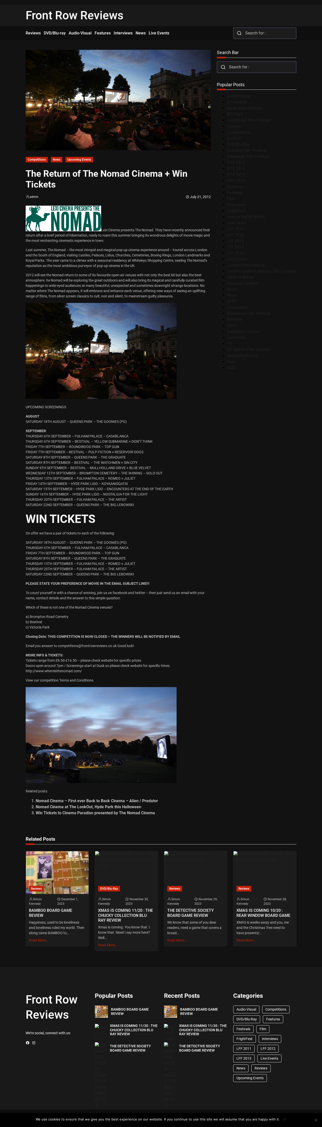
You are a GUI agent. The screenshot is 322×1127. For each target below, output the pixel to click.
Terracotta (236, 337)
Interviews (236, 222)
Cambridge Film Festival (249, 120)
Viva (231, 361)
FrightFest (236, 210)
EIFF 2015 (236, 180)
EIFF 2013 (236, 168)
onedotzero (237, 307)
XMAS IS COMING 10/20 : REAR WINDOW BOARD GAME (263, 913)
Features (235, 186)
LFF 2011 (235, 229)
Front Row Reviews (75, 15)
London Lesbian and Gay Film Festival (261, 271)
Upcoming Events (79, 159)
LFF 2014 (235, 247)
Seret (232, 325)
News (56, 159)
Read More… (38, 940)
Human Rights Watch (246, 216)
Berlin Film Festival (244, 108)
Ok (284, 1119)
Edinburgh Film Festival (248, 156)
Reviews (234, 319)
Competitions (37, 159)
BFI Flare (235, 114)
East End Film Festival (246, 150)
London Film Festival (245, 265)
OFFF (231, 301)
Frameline (236, 204)
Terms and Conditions (76, 680)
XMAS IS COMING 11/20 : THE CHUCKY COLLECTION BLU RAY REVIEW (125, 915)
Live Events (237, 259)
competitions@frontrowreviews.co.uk (87, 646)
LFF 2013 (235, 241)
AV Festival (237, 102)
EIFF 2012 (236, 162)
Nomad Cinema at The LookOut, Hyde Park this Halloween (88, 806)
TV (229, 343)
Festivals (235, 192)
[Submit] (239, 33)
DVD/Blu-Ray (238, 144)
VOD (231, 367)
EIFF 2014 (236, 174)
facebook (120, 593)
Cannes (233, 126)
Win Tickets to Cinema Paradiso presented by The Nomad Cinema (95, 812)
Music (232, 289)
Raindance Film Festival (248, 313)
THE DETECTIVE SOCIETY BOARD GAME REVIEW (190, 913)
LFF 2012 (235, 235)
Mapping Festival (242, 283)
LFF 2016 (235, 253)
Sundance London (243, 331)
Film (231, 198)
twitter (140, 593)
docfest (233, 138)
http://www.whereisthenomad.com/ (54, 671)
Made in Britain (240, 277)
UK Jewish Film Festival (248, 349)
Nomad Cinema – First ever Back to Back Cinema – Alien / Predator (97, 800)
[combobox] (264, 33)
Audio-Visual (238, 96)
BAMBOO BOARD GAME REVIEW (50, 913)
